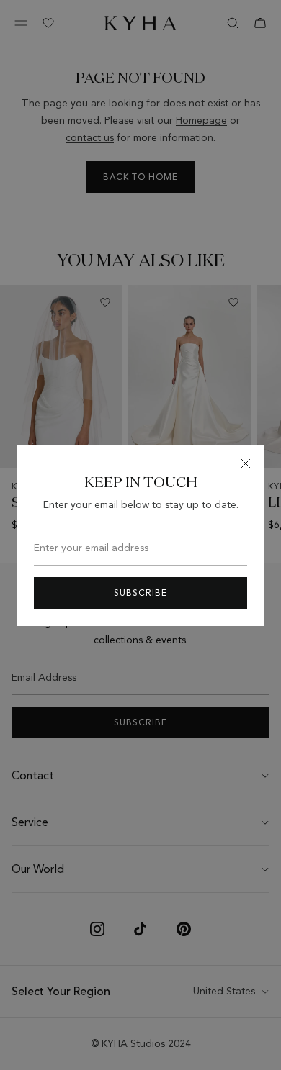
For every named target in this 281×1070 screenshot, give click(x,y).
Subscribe (140, 593)
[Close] (245, 463)
